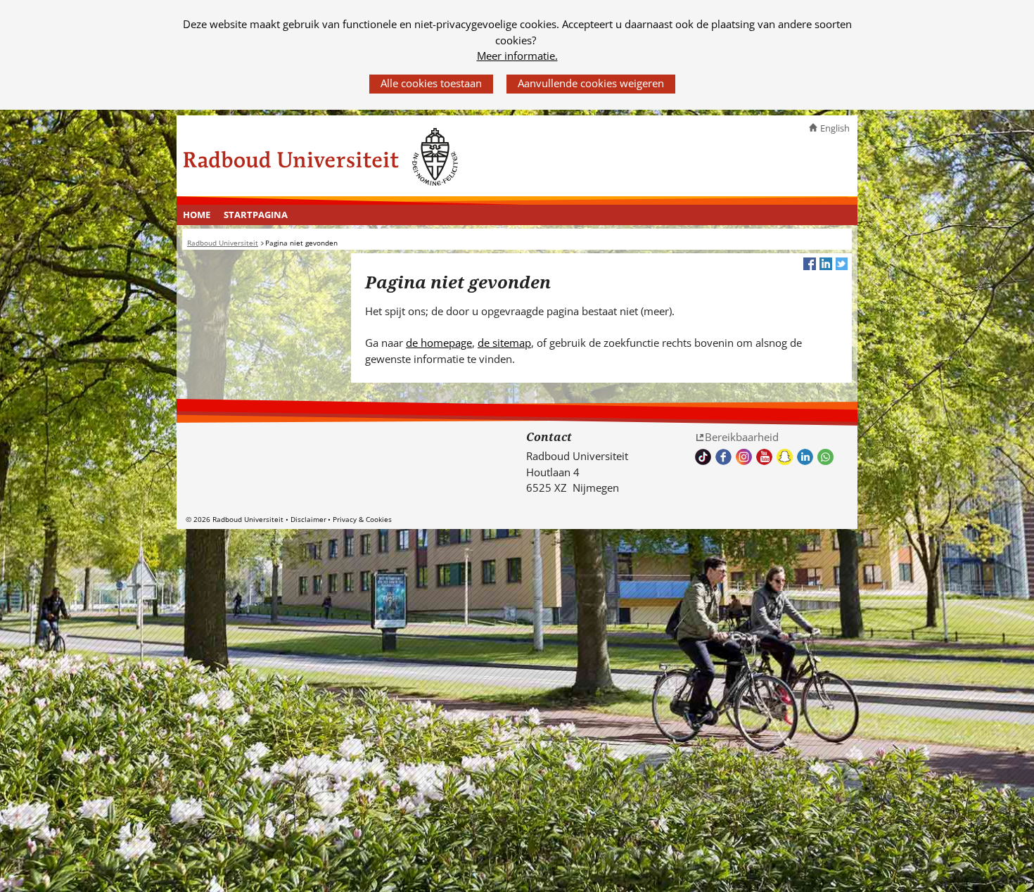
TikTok (703, 457)
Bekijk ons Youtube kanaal (764, 457)
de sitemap (504, 343)
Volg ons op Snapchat (785, 457)
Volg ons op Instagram (744, 457)
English (835, 128)
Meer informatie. (517, 56)
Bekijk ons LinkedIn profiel (805, 457)
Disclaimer (308, 519)
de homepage (439, 343)
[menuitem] (197, 215)
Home (196, 214)
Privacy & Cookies (362, 519)
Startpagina (256, 214)
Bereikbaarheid (742, 437)
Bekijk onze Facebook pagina (723, 457)
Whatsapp (825, 457)
